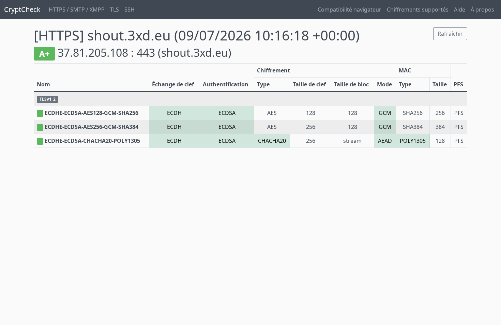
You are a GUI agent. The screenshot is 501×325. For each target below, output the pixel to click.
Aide (459, 9)
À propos (482, 9)
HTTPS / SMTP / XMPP (77, 9)
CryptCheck (22, 9)
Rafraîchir (450, 33)
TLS (114, 9)
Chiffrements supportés (418, 9)
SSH (129, 9)
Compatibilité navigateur (349, 9)
